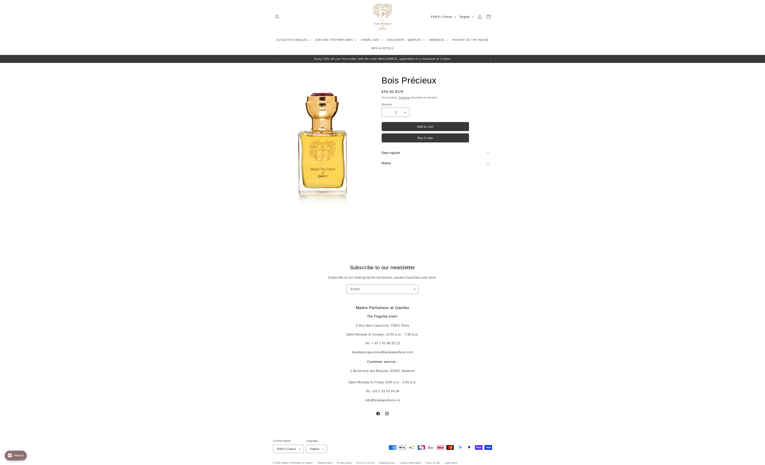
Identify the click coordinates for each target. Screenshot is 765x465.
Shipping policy (387, 463)
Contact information (410, 463)
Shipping (403, 97)
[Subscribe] (413, 289)
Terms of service (365, 463)
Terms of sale (432, 463)
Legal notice (450, 463)
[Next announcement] (490, 59)
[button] (277, 16)
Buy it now (425, 138)
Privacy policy (344, 463)
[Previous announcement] (274, 59)
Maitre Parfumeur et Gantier (298, 463)
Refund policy (325, 463)
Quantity (387, 104)
